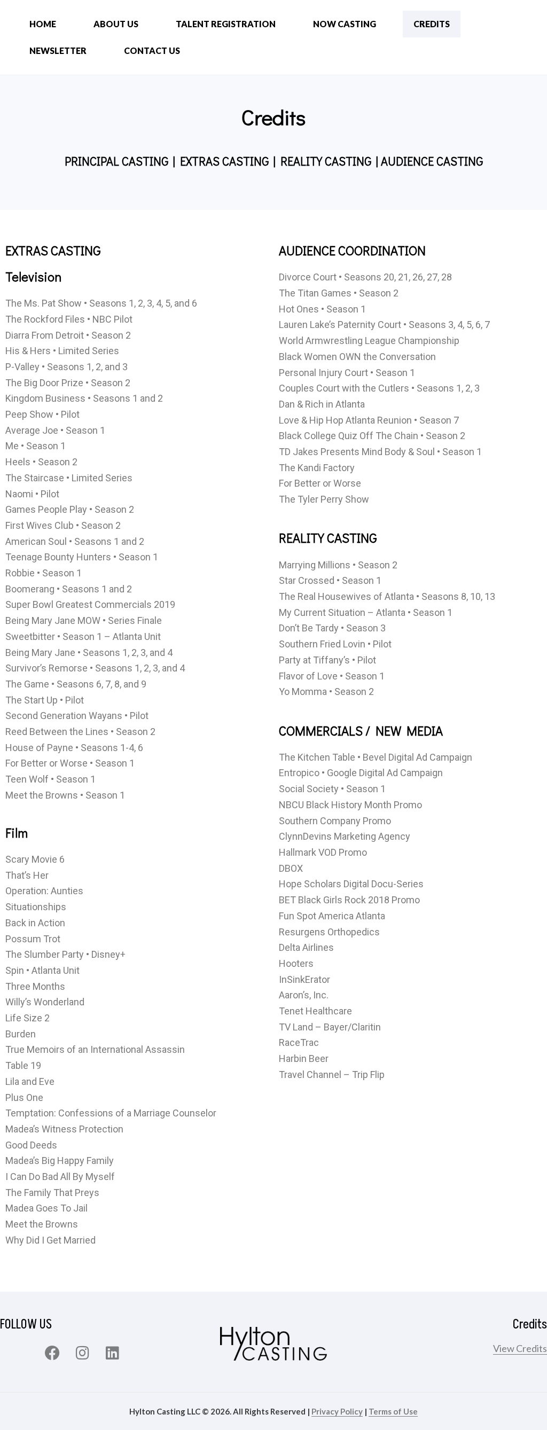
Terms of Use (393, 1411)
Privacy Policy (337, 1411)
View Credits (520, 1348)
